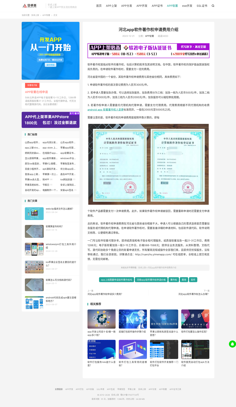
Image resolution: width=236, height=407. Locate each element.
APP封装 (90, 389)
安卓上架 (33, 5)
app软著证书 (68, 153)
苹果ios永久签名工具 (33, 179)
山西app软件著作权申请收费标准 (33, 142)
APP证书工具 (175, 389)
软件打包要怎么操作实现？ (194, 331)
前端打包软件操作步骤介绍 (132, 331)
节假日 (47, 184)
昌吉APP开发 (68, 174)
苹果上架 (131, 389)
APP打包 (79, 389)
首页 (99, 5)
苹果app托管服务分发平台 (68, 147)
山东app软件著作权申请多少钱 (68, 142)
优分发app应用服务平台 (68, 168)
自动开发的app (33, 190)
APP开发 (141, 5)
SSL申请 (100, 389)
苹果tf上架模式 (51, 163)
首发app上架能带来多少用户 (33, 174)
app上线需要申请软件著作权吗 (116, 279)
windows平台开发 (68, 158)
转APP (47, 179)
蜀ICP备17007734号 (129, 395)
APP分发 (126, 5)
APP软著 (172, 5)
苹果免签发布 (68, 163)
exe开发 (187, 5)
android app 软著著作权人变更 (105, 109)
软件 (193, 279)
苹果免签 (121, 389)
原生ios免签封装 (33, 163)
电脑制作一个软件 (51, 190)
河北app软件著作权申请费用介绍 (148, 29)
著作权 (173, 279)
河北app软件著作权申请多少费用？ (105, 294)
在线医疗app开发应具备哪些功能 (51, 153)
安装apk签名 (68, 190)
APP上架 (111, 5)
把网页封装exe (33, 153)
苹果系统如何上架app (33, 184)
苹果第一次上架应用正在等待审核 (51, 174)
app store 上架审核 (51, 147)
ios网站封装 (67, 179)
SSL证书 (202, 5)
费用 (184, 279)
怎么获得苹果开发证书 (33, 158)
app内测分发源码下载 (51, 142)
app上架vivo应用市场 (33, 147)
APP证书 (157, 5)
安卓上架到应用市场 (68, 184)
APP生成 (111, 389)
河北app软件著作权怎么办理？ (194, 294)
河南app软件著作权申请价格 (151, 279)
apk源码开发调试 (51, 168)
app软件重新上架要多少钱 (51, 158)
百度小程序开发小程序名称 (33, 168)
